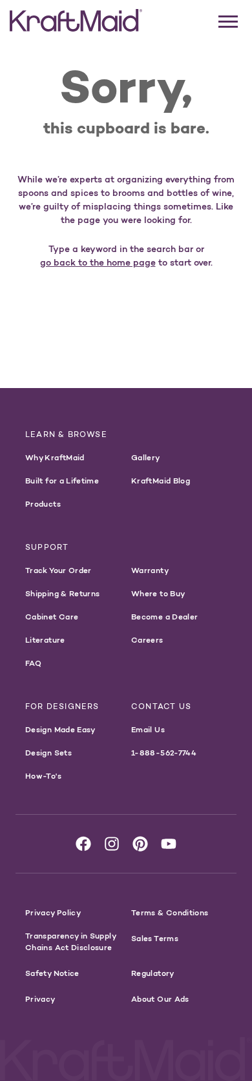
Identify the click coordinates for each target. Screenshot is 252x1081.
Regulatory (152, 973)
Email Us (148, 729)
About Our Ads (160, 999)
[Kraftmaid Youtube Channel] (168, 844)
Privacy (40, 999)
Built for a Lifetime (62, 480)
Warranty (150, 570)
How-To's (43, 776)
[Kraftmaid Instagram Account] (112, 844)
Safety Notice (52, 973)
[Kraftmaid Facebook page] (83, 844)
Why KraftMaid (55, 457)
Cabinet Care (51, 616)
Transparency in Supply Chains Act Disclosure (70, 941)
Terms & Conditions (169, 912)
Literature (45, 640)
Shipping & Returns (62, 593)
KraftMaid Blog (160, 480)
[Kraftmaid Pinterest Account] (140, 844)
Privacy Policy (53, 912)
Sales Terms (154, 938)
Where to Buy (158, 593)
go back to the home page (98, 262)
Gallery (145, 457)
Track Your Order (58, 570)
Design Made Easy (60, 729)
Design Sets (48, 752)
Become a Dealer (164, 616)
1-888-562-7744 (163, 752)
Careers (147, 640)
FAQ (33, 663)
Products (43, 504)
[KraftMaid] (76, 20)
